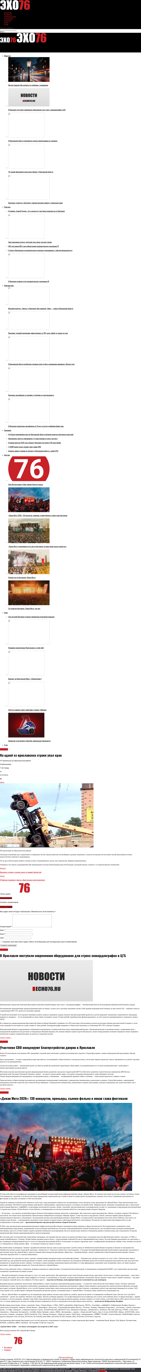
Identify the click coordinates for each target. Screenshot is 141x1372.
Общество (8, 13)
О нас (6, 24)
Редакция (7, 1350)
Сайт (2, 938)
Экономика (8, 19)
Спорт (6, 22)
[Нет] (106, 1371)
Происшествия (10, 17)
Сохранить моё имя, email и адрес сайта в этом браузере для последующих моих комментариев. (39, 942)
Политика (8, 15)
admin (2, 782)
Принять (102, 1371)
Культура (7, 21)
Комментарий (6, 927)
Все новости (8, 1347)
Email (2, 934)
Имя (2, 930)
